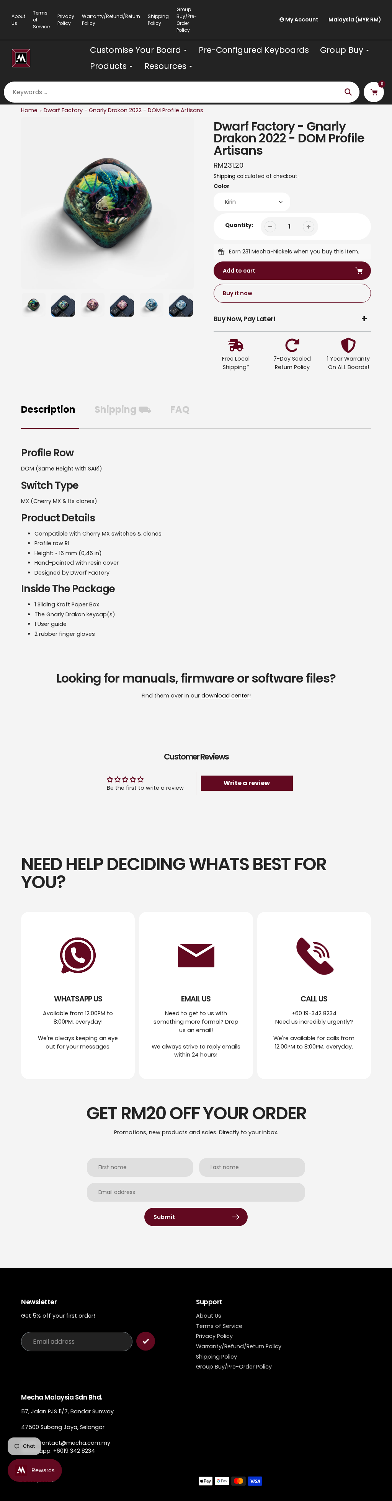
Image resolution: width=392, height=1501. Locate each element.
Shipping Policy (158, 19)
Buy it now (237, 293)
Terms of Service (41, 20)
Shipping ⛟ (123, 409)
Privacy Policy (65, 19)
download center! (226, 695)
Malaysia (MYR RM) (354, 19)
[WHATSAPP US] (78, 995)
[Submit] (145, 1341)
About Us (18, 19)
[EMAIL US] (196, 995)
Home (29, 110)
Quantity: (239, 225)
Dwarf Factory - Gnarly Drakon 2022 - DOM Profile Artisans (123, 110)
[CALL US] (314, 995)
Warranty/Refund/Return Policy (111, 19)
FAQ (179, 409)
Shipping (224, 176)
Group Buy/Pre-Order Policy (186, 19)
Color (222, 186)
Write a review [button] (247, 783)
